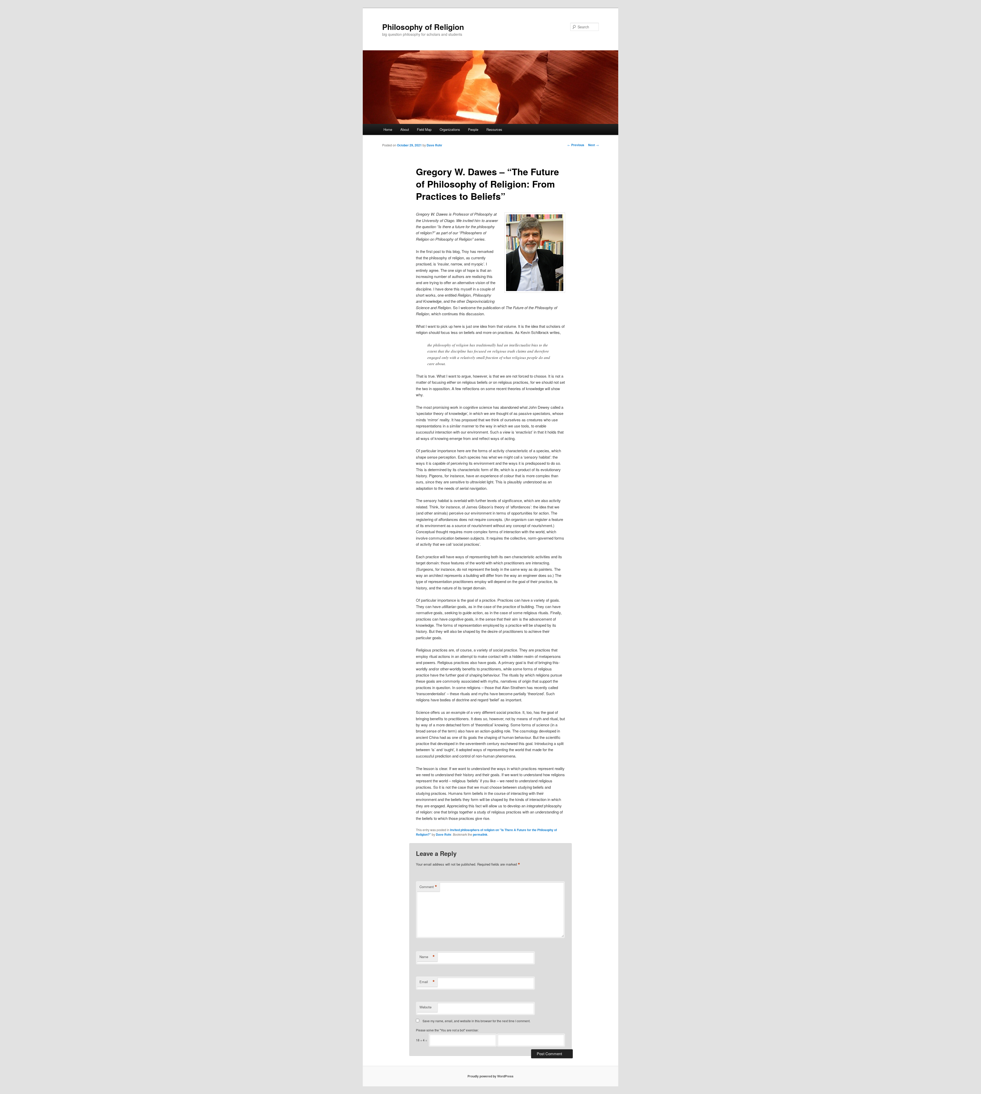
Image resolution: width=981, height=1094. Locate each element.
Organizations (450, 129)
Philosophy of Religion (423, 26)
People (473, 129)
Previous (575, 145)
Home (387, 129)
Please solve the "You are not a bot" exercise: (447, 1030)
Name (427, 957)
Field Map (424, 129)
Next (593, 145)
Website (425, 1007)
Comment (428, 887)
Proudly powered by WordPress (490, 1076)
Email (427, 982)
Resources (494, 129)
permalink (480, 834)
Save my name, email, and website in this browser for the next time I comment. (476, 1021)
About (404, 129)
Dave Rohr (434, 145)
